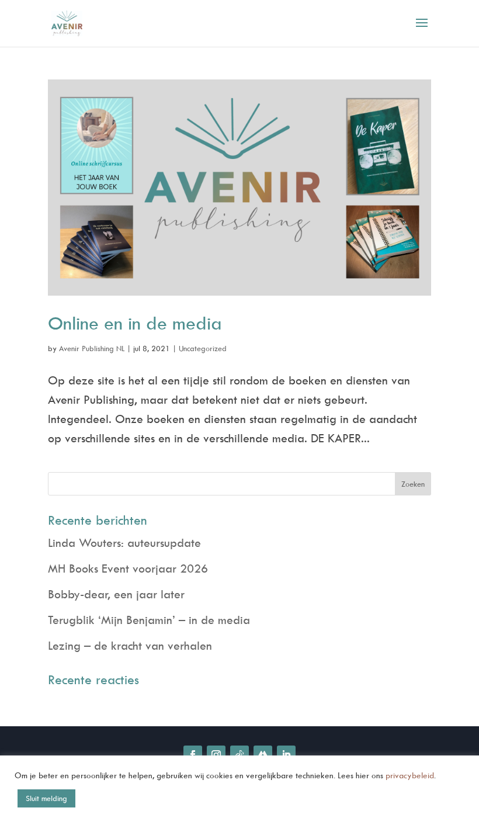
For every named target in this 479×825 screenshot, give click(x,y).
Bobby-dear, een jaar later (116, 594)
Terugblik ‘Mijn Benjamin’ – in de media (149, 619)
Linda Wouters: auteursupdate (124, 542)
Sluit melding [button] (46, 798)
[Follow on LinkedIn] (286, 755)
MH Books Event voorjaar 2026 (128, 568)
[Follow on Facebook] (192, 755)
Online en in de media (135, 322)
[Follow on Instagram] (216, 755)
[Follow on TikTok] (239, 755)
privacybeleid (410, 775)
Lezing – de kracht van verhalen (130, 645)
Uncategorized (203, 348)
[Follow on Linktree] (263, 755)
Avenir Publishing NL (91, 348)
